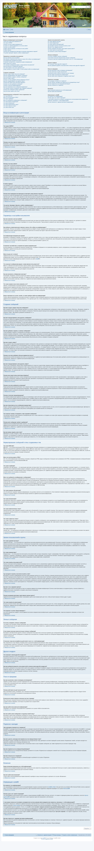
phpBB (37, 259)
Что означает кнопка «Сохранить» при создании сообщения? (17, 88)
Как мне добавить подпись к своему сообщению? (15, 76)
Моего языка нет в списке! (9, 63)
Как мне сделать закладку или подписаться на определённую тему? (64, 82)
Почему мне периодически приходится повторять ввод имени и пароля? (20, 51)
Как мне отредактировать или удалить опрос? (14, 81)
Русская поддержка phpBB (47, 839)
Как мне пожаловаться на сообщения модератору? (15, 86)
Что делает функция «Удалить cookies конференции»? (16, 52)
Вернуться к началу (10, 122)
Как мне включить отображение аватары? (13, 66)
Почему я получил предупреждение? (12, 85)
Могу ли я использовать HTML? (10, 97)
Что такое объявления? (8, 103)
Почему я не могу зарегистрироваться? (12, 44)
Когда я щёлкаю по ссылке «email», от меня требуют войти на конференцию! (21, 69)
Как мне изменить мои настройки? (11, 57)
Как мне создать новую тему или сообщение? (14, 74)
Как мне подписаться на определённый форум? (59, 83)
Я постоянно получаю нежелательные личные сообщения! (61, 57)
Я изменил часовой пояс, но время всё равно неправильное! (17, 62)
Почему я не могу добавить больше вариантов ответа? (16, 79)
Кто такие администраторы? (54, 41)
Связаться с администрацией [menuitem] (44, 835)
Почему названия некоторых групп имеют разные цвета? (61, 48)
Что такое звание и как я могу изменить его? (13, 67)
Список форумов (9, 835)
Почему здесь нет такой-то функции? (56, 97)
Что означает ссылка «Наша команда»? (57, 51)
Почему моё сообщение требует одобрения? (14, 89)
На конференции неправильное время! (12, 60)
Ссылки (7, 29)
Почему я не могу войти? (9, 47)
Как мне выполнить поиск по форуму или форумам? (60, 70)
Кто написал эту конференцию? (55, 96)
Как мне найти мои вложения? (55, 91)
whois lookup (16, 805)
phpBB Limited (52, 787)
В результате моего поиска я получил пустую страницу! (61, 73)
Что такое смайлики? (8, 98)
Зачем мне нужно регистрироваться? (12, 41)
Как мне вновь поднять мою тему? (11, 91)
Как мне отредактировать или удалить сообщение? (15, 75)
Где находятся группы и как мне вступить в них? (59, 45)
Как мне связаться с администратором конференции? (60, 102)
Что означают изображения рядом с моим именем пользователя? (18, 64)
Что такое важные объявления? (10, 101)
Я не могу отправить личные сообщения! (57, 56)
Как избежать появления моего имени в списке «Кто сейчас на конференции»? (21, 59)
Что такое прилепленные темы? (10, 104)
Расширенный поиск (89, 7)
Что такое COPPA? (7, 42)
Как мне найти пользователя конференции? (58, 74)
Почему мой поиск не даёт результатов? (57, 71)
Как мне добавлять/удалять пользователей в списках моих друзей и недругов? (66, 65)
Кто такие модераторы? (53, 42)
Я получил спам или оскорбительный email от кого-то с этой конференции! (65, 59)
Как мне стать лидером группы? (55, 47)
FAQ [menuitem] (12, 29)
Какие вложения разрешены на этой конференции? (60, 90)
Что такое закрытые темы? (9, 105)
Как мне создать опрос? (9, 78)
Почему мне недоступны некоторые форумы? (14, 82)
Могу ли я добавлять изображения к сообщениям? (15, 100)
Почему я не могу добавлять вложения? (12, 84)
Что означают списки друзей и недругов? (57, 64)
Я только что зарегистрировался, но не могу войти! (15, 45)
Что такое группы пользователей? (56, 44)
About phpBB (66, 788)
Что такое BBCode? (7, 96)
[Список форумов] (11, 6)
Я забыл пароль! (7, 50)
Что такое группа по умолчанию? (55, 50)
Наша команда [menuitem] (57, 835)
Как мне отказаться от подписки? (55, 85)
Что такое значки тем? (8, 107)
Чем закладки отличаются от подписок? (57, 80)
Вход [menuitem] (89, 29)
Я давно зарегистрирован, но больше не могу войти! (15, 48)
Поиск (86, 7)
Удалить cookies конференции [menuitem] (70, 835)
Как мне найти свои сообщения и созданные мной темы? (61, 76)
